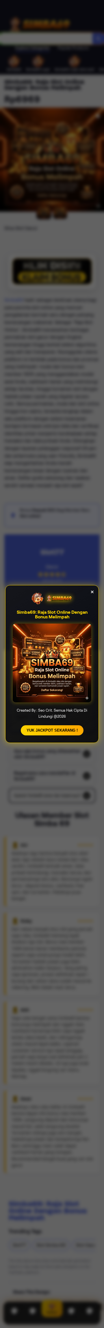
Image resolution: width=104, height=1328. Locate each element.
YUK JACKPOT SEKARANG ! (52, 730)
